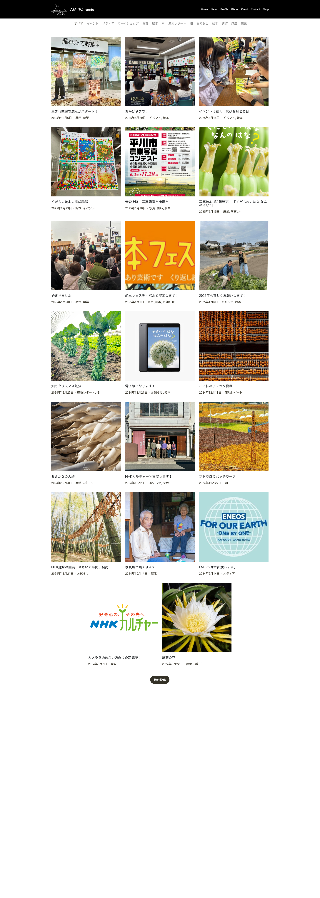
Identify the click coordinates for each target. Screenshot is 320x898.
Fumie (89, 9)
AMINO (76, 9)
